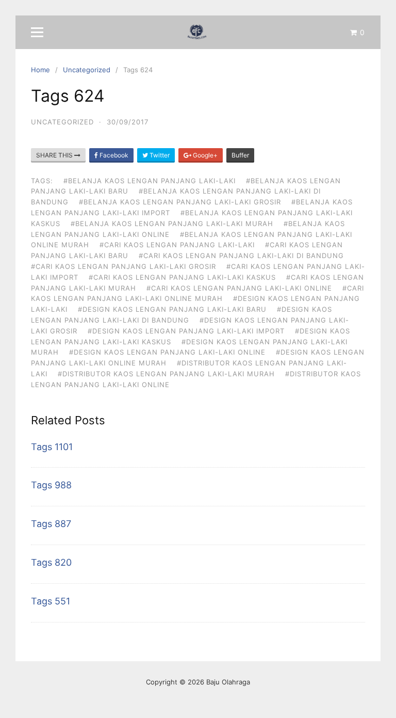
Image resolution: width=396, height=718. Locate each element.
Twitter (159, 155)
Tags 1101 (52, 446)
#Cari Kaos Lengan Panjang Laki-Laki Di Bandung (241, 255)
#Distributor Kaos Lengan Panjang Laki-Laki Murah (166, 374)
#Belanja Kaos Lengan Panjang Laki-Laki (149, 181)
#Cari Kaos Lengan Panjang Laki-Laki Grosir (123, 266)
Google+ (204, 155)
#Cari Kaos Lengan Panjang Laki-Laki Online (239, 288)
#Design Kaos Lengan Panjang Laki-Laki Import (186, 331)
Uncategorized (62, 122)
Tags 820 (51, 562)
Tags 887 (51, 523)
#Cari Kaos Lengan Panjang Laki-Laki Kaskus (182, 277)
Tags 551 (50, 601)
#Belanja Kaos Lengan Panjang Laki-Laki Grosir (180, 202)
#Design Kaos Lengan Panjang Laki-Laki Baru (172, 309)
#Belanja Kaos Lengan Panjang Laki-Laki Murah (172, 223)
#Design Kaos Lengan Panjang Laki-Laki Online (167, 352)
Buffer (240, 155)
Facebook (113, 155)
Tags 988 (51, 485)
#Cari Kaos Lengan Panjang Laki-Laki (177, 245)
